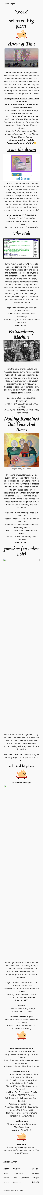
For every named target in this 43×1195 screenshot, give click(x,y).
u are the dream (21, 149)
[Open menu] (38, 3)
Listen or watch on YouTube (21, 140)
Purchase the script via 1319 (20, 143)
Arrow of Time (21, 44)
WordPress (19, 1190)
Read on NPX (21, 325)
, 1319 (21, 1130)
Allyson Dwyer (9, 4)
